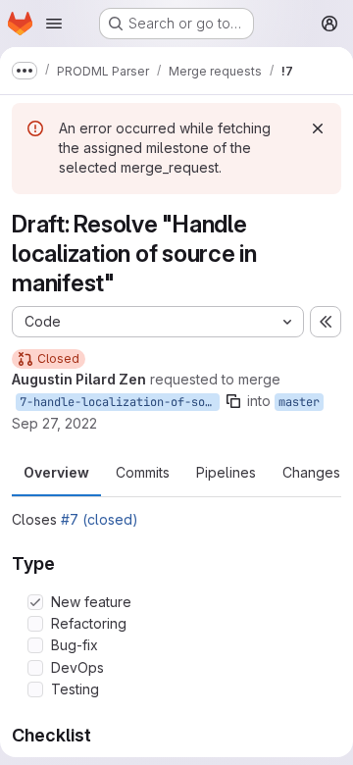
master (299, 402)
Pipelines (226, 472)
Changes (311, 472)
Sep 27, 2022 (54, 423)
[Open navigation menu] (54, 23)
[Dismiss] (317, 128)
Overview (56, 472)
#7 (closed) (99, 519)
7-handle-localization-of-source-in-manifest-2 (120, 402)
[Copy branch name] (233, 401)
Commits (143, 472)
